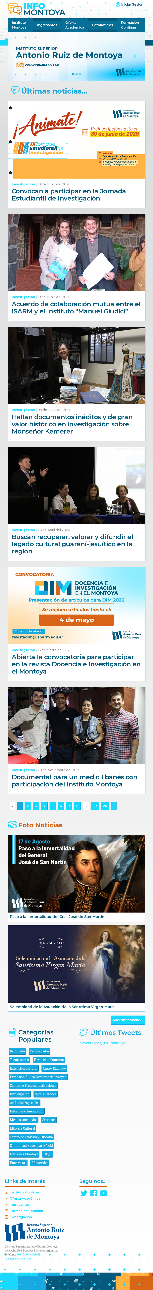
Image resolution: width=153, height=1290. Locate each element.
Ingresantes (47, 25)
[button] (18, 56)
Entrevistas (18, 1163)
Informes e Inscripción (26, 1111)
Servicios (48, 1120)
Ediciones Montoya (24, 1154)
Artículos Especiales (24, 1103)
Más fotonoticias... (128, 1020)
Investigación (23, 184)
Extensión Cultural (23, 1068)
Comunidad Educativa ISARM (31, 1146)
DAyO (47, 1154)
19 (95, 806)
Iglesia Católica (45, 1094)
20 (105, 806)
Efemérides (39, 1163)
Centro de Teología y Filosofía (31, 1137)
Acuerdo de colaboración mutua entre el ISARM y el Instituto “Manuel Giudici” (76, 307)
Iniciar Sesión (132, 4)
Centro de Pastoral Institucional (33, 1086)
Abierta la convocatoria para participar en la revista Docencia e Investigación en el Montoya (76, 664)
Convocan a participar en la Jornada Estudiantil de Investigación (69, 194)
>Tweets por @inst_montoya (102, 1043)
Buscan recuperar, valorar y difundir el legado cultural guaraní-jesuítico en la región (72, 544)
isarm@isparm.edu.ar (18, 1258)
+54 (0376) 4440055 (28, 1254)
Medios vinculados (23, 1120)
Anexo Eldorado (54, 1068)
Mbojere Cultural (22, 1128)
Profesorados (39, 1051)
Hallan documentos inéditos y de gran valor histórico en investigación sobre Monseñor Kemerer (72, 424)
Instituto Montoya (19, 25)
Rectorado (17, 1051)
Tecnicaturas (19, 1060)
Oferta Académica (74, 25)
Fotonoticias (102, 25)
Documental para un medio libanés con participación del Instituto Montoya (74, 780)
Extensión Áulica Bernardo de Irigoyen (38, 1077)
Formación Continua (130, 25)
